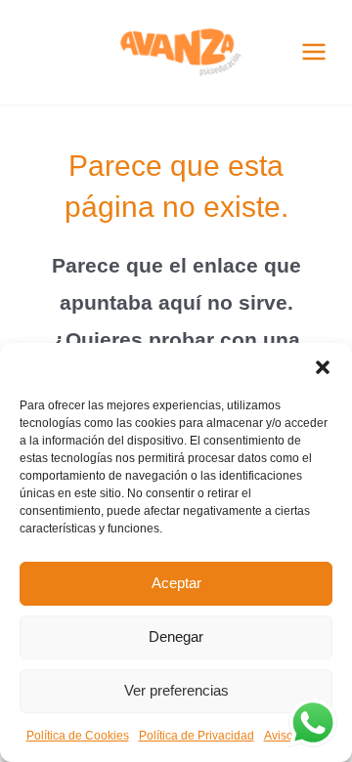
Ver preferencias (176, 690)
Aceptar (176, 582)
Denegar (176, 636)
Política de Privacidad (196, 735)
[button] (322, 367)
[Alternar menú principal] (314, 52)
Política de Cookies (77, 735)
